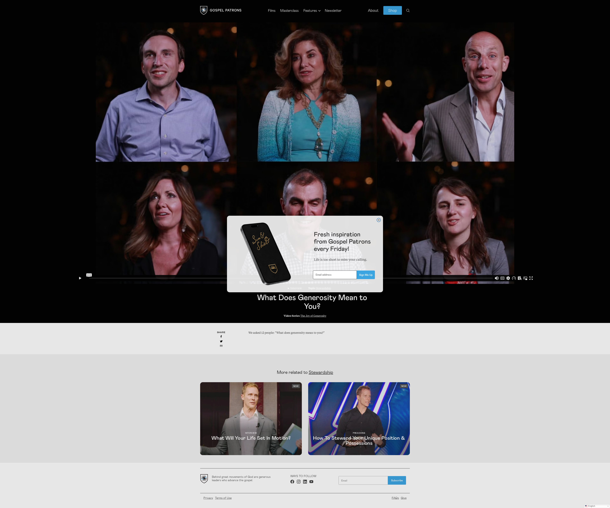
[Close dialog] (379, 220)
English (591, 506)
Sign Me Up (366, 274)
